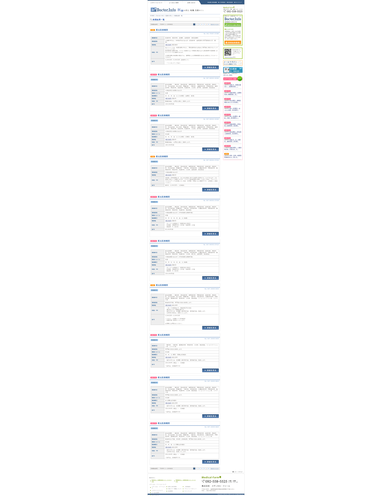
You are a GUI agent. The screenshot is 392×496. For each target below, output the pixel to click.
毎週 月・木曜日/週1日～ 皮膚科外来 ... (232, 85)
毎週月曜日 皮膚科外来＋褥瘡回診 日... (232, 93)
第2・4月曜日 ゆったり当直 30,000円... (232, 109)
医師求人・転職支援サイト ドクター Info (162, 480)
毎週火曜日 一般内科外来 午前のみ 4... (232, 148)
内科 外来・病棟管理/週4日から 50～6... (232, 156)
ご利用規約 (222, 2)
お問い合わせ (191, 2)
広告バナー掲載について (175, 488)
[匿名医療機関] (210, 69)
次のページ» (215, 24)
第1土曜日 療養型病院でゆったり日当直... (232, 101)
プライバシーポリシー (190, 488)
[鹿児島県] (168, 45)
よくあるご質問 (173, 2)
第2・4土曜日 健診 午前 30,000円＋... (232, 117)
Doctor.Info (160, 15)
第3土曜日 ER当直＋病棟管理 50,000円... (232, 132)
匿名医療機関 (162, 30)
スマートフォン (229, 57)
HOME (152, 15)
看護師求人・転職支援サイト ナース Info (186, 480)
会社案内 (170, 491)
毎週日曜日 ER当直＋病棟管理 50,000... (232, 125)
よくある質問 (155, 492)
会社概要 (230, 2)
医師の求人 (169, 15)
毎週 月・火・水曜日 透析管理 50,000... (232, 140)
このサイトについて (156, 2)
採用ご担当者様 (209, 2)
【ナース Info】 (228, 75)
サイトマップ (238, 2)
